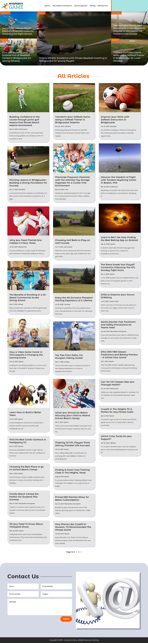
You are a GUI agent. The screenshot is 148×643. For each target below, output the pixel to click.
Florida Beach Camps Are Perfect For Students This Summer (24, 497)
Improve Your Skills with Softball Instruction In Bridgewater (115, 120)
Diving (21, 304)
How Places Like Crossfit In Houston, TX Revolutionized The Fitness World (73, 527)
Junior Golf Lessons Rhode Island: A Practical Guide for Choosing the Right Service (17, 31)
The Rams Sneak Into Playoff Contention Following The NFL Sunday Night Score (118, 267)
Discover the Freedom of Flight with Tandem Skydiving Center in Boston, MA (118, 180)
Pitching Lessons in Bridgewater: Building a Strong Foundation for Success (28, 183)
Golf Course (5, 13)
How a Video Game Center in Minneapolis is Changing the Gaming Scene (26, 355)
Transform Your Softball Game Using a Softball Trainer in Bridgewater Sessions (72, 120)
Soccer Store (113, 301)
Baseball (41, 13)
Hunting (67, 304)
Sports (47, 5)
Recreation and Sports (62, 5)
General (68, 126)
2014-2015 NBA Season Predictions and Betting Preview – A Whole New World (119, 355)
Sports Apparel (80, 5)
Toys (66, 190)
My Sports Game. (70, 640)
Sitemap (95, 640)
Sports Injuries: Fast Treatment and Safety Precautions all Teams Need (118, 325)
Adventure (114, 187)
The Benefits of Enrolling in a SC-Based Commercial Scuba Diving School (28, 297)
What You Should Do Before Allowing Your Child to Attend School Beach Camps (72, 415)
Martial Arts (103, 5)
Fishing (92, 5)
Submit (66, 619)
